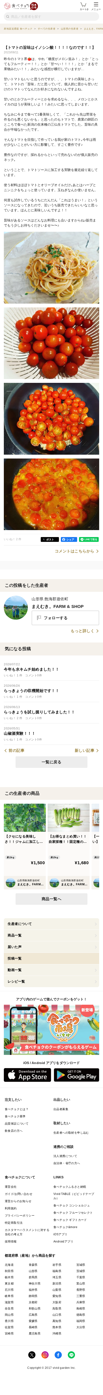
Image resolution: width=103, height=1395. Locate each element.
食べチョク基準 (15, 1116)
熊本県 (56, 1327)
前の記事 (16, 751)
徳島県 (80, 1314)
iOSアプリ (60, 1234)
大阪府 (56, 1302)
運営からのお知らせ (18, 1201)
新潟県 (56, 1283)
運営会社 (11, 1186)
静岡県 (33, 1296)
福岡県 (80, 1321)
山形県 (33, 1271)
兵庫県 (80, 1302)
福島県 (56, 1271)
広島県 (33, 1314)
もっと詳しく (82, 631)
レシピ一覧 (16, 981)
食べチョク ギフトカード (70, 1220)
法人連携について (65, 1156)
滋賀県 (9, 1302)
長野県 (80, 1289)
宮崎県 (9, 1333)
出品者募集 (60, 1109)
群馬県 (33, 1277)
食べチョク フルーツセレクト (73, 1212)
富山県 (80, 1283)
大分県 (80, 1327)
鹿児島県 (35, 1333)
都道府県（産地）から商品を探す (30, 1255)
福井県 (33, 1289)
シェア (70, 539)
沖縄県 (56, 1333)
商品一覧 (15, 935)
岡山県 (9, 1314)
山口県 (56, 1314)
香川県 (9, 1321)
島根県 (80, 1308)
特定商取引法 (14, 1222)
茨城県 (80, 1271)
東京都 (9, 1283)
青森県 (33, 1265)
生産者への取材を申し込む (71, 1132)
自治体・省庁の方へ (66, 1163)
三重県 (80, 1296)
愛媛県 (33, 1321)
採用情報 (11, 1241)
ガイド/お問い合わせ (18, 1194)
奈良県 (9, 1308)
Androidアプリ (63, 1241)
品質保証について (17, 1123)
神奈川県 (35, 1283)
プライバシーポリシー (19, 1215)
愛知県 (56, 1296)
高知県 (56, 1321)
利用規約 (11, 1208)
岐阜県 (9, 1296)
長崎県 (33, 1327)
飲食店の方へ (14, 1130)
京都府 (33, 1302)
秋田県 (9, 1271)
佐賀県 (9, 1327)
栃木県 (9, 1277)
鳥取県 (56, 1308)
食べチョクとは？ (17, 1109)
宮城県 (80, 1265)
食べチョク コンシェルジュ (71, 1205)
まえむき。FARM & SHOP (58, 606)
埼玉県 (56, 1277)
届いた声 (15, 947)
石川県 (9, 1289)
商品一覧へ (52, 899)
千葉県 (80, 1277)
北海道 (9, 1265)
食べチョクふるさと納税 (69, 1186)
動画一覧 (15, 970)
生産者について (20, 924)
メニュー (96, 9)
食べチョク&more (65, 1227)
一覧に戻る (52, 762)
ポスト (50, 539)
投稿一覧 (15, 958)
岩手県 (56, 1265)
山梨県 (56, 1289)
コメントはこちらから (74, 551)
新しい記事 (85, 751)
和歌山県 (35, 1308)
